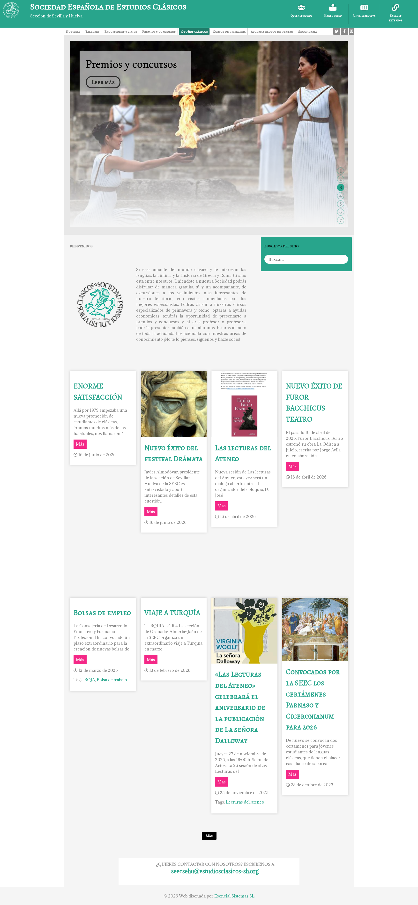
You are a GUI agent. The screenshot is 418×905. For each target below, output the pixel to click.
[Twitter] (336, 31)
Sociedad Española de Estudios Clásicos (108, 6)
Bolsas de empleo (102, 613)
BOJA (89, 679)
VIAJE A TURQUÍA (172, 613)
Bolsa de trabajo (112, 679)
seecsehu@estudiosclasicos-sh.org (215, 871)
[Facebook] (344, 31)
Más (80, 444)
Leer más (103, 82)
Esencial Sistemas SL (234, 896)
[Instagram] (351, 31)
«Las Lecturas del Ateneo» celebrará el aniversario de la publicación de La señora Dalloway (240, 707)
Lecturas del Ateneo (245, 802)
